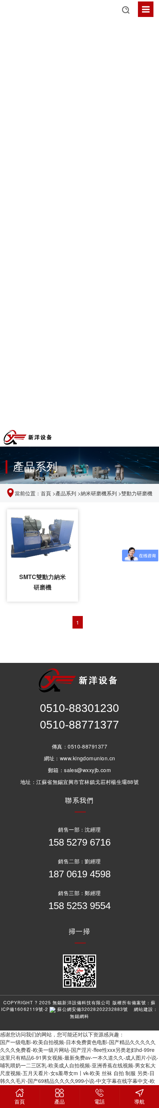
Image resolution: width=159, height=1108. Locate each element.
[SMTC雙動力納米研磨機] (42, 535)
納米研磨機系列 (99, 493)
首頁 (46, 493)
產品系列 (65, 493)
